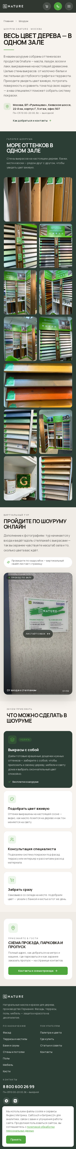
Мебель (8, 1065)
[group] (38, 634)
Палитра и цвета (51, 1032)
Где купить (47, 1039)
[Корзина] (47, 6)
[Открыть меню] (69, 6)
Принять (16, 1139)
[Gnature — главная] (13, 6)
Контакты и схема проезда (35, 970)
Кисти (7, 1071)
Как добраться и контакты (30, 120)
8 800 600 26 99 (18, 1086)
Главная (8, 21)
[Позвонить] (58, 6)
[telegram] (6, 1100)
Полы (6, 1058)
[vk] (15, 1100)
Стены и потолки (14, 1052)
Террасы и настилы (15, 1039)
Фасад (7, 1032)
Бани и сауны (11, 1045)
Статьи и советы (51, 1045)
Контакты (46, 1052)
